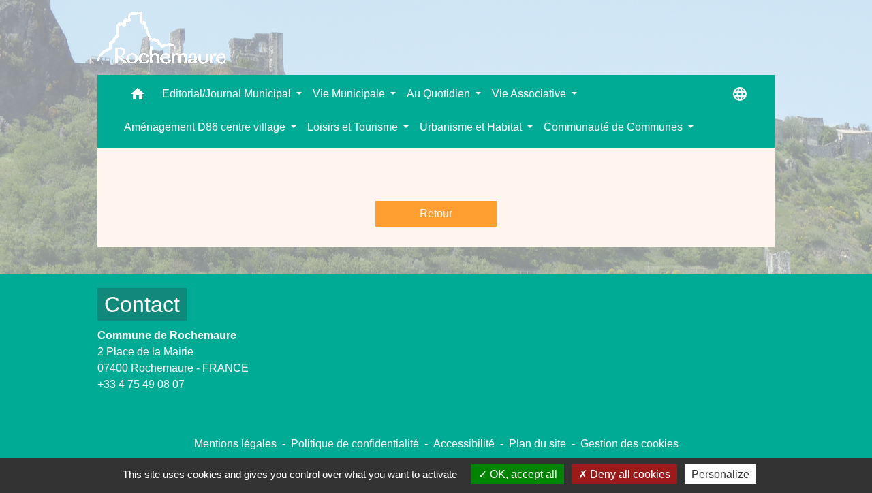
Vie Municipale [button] (350, 93)
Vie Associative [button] (530, 93)
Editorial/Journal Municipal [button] (228, 93)
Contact (142, 304)
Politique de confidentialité (355, 443)
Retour (436, 213)
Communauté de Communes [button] (614, 127)
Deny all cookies (628, 474)
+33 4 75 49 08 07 (141, 384)
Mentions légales (235, 443)
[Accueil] (161, 37)
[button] (138, 97)
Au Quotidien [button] (440, 93)
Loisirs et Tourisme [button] (354, 127)
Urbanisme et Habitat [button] (472, 127)
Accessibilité (464, 443)
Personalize (720, 474)
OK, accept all (522, 474)
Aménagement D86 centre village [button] (206, 127)
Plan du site (537, 443)
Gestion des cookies (629, 443)
